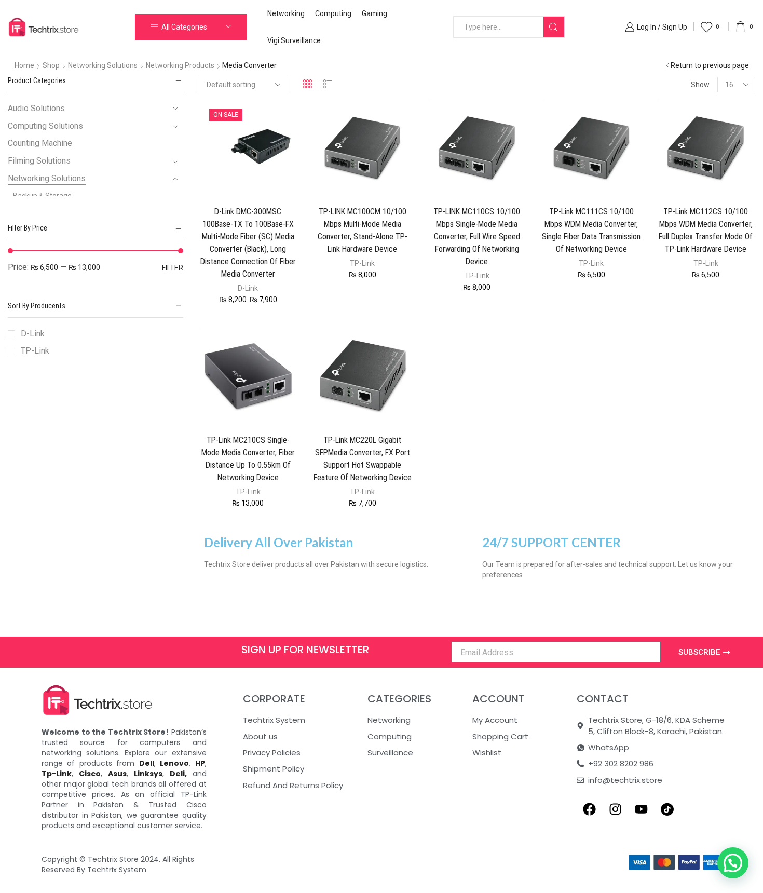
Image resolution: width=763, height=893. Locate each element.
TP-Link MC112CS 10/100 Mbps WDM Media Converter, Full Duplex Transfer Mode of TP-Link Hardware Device (706, 230)
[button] (732, 862)
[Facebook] (590, 809)
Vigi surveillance (294, 40)
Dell (146, 763)
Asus (117, 773)
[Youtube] (642, 809)
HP (200, 763)
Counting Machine (40, 143)
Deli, (178, 773)
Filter (172, 268)
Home (24, 65)
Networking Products (180, 65)
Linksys (148, 773)
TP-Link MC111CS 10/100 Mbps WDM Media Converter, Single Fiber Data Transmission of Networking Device (591, 230)
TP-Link (362, 263)
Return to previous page (710, 65)
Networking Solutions (103, 65)
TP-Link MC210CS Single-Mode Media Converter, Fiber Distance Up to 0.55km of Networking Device (248, 458)
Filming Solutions (39, 161)
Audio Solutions (36, 108)
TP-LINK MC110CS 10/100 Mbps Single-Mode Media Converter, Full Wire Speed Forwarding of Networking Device (476, 236)
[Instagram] (616, 809)
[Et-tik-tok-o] (667, 809)
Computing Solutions (45, 126)
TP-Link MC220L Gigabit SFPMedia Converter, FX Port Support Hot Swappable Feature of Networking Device (363, 458)
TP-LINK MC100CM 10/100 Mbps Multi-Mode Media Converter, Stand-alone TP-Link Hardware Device (362, 230)
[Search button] (553, 27)
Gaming (374, 13)
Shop (51, 65)
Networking (286, 13)
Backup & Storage (42, 196)
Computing (333, 13)
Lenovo (174, 763)
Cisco (90, 773)
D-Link (248, 288)
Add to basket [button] (238, 180)
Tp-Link (57, 773)
